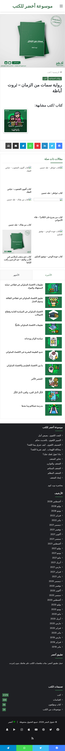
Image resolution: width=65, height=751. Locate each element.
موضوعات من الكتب (52, 709)
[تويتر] (52, 146)
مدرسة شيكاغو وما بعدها (32, 405)
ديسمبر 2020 (55, 581)
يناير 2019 (56, 647)
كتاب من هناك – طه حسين (19, 224)
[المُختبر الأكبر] (53, 383)
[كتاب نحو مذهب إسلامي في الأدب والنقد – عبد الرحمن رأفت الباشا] (16, 242)
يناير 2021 (56, 576)
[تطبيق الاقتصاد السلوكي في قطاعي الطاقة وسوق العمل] (53, 302)
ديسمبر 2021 (55, 525)
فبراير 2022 (55, 515)
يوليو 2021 (56, 548)
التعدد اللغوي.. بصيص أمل (49, 435)
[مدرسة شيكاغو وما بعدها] (53, 410)
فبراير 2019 (55, 642)
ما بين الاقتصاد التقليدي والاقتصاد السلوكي (25, 365)
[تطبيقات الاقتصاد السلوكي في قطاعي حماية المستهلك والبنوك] (53, 289)
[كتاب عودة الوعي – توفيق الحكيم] (48, 242)
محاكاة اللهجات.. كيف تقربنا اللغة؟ (46, 449)
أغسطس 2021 (54, 543)
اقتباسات (57, 700)
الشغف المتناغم (54, 468)
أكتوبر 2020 (55, 590)
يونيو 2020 (56, 609)
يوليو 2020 (56, 604)
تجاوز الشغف (55, 459)
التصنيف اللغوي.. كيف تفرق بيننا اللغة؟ (44, 445)
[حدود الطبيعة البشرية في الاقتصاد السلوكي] (53, 356)
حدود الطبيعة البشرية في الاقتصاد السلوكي (24, 352)
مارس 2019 (55, 637)
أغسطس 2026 (54, 501)
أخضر (10, 722)
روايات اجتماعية (55, 78)
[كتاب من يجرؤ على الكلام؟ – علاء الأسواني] (48, 206)
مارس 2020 (55, 623)
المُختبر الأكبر (37, 379)
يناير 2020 (56, 633)
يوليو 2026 (56, 506)
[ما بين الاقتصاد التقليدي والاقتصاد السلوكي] (53, 369)
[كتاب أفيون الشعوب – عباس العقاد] (16, 176)
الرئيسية (56, 72)
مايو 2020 (56, 614)
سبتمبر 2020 (55, 595)
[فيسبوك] (59, 146)
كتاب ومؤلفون (55, 704)
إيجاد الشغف (55, 477)
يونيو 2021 (56, 553)
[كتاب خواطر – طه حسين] (48, 178)
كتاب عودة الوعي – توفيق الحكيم (49, 256)
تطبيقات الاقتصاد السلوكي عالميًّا (29, 325)
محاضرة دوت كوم (55, 485)
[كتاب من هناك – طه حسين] (16, 210)
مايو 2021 (56, 557)
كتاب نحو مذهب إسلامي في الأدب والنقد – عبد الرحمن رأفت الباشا (17, 259)
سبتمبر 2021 (55, 539)
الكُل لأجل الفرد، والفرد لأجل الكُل (28, 392)
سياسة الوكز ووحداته (33, 338)
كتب (49, 72)
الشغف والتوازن (54, 463)
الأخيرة (48, 274)
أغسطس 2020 (54, 600)
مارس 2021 (55, 567)
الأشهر (16, 274)
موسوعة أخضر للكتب (52, 427)
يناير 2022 (56, 520)
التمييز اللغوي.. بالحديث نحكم (48, 440)
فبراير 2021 (55, 572)
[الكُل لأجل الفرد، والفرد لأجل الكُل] (53, 396)
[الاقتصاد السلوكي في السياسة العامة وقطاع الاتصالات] (53, 315)
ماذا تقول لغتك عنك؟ (52, 454)
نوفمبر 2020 (55, 586)
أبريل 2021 (56, 562)
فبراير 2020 (55, 628)
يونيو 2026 (56, 511)
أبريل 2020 (55, 618)
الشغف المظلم (54, 473)
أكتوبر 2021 (55, 534)
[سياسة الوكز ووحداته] (53, 342)
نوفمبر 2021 (55, 529)
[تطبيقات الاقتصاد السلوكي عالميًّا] (53, 329)
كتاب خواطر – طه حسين (52, 193)
